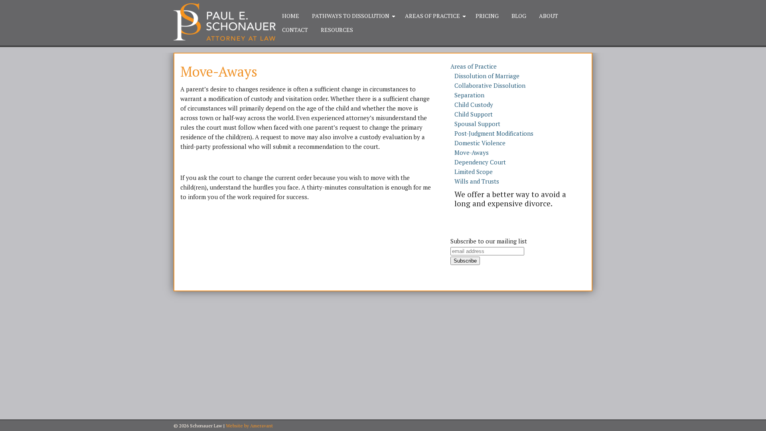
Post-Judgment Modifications (493, 133)
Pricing (487, 16)
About (548, 16)
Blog (518, 16)
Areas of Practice (432, 16)
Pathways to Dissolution (350, 16)
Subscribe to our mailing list (488, 241)
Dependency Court (480, 162)
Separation (469, 95)
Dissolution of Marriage (486, 76)
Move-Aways (471, 152)
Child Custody (473, 105)
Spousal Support (477, 124)
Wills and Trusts (476, 181)
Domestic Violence (479, 143)
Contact (295, 30)
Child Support (473, 114)
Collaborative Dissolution (489, 85)
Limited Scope (473, 172)
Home (290, 16)
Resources (337, 30)
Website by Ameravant (249, 426)
